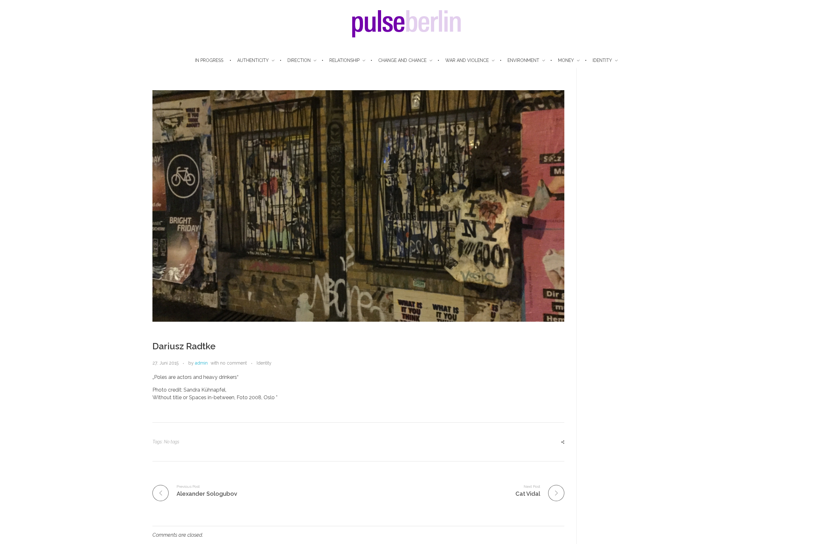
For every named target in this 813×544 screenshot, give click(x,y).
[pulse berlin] (406, 23)
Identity (264, 363)
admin (201, 363)
